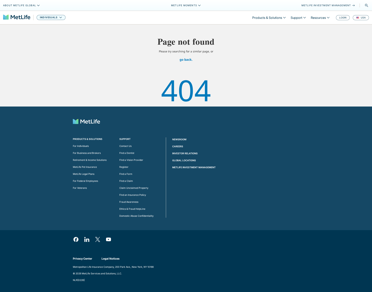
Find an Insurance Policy (132, 194)
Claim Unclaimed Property (133, 187)
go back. (186, 59)
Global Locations (184, 160)
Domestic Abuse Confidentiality (136, 215)
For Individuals (81, 146)
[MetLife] (16, 18)
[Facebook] (76, 239)
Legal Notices (111, 258)
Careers (177, 146)
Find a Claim (126, 180)
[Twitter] (98, 239)
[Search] (366, 5)
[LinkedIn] (87, 239)
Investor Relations (185, 153)
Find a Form (125, 173)
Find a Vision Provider (131, 160)
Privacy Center (82, 258)
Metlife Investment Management (194, 167)
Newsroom (179, 139)
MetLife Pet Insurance (85, 166)
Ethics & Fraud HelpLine (132, 208)
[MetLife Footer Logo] (86, 122)
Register (123, 166)
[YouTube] (108, 239)
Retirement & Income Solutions (90, 160)
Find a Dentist (126, 153)
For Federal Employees (85, 180)
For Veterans (80, 187)
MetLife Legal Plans (83, 173)
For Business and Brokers (87, 153)
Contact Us (125, 146)
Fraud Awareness (128, 201)
